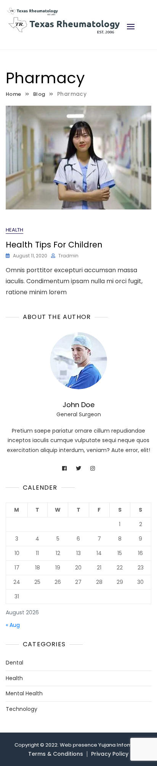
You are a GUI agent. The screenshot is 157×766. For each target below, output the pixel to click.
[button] (130, 26)
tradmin (68, 255)
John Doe (78, 404)
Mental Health (24, 693)
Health (14, 229)
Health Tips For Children (54, 244)
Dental (14, 662)
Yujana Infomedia (120, 745)
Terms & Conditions (55, 754)
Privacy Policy (109, 754)
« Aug (13, 625)
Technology (21, 709)
